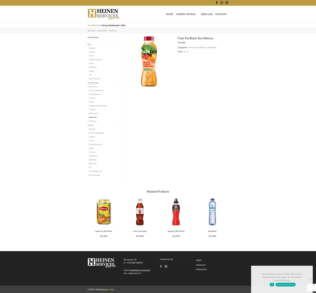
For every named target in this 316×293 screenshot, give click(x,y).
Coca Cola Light (140, 231)
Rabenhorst (93, 113)
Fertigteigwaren (95, 94)
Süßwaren (93, 121)
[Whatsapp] (221, 3)
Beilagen (92, 48)
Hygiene (92, 52)
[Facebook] (216, 3)
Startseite (91, 31)
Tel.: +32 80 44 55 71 (132, 273)
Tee (90, 75)
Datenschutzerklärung (285, 284)
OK (272, 284)
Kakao (91, 63)
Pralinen (92, 109)
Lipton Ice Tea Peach (103, 231)
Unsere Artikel (186, 14)
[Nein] (309, 279)
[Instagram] (166, 266)
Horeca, (104, 25)
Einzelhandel (113, 25)
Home (169, 14)
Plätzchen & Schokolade (98, 106)
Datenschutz (201, 269)
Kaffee (91, 56)
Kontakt (221, 14)
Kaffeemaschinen (95, 59)
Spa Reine (212, 231)
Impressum (201, 265)
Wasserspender (95, 79)
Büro (123, 25)
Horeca (91, 125)
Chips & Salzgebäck (96, 90)
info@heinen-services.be (139, 270)
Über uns (207, 14)
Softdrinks (113, 31)
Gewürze (92, 98)
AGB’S (198, 260)
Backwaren (93, 86)
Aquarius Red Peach (176, 231)
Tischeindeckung (95, 171)
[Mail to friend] (187, 52)
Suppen (92, 71)
